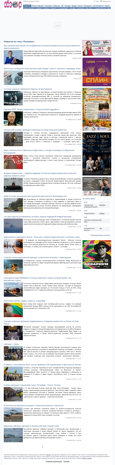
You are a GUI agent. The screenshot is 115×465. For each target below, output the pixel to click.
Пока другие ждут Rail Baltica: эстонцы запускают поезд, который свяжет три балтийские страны (37, 279)
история (46, 8)
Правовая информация (54, 461)
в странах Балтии (100, 8)
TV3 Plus (101, 213)
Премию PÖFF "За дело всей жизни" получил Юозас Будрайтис (31, 109)
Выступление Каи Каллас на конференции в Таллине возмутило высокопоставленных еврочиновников (42, 46)
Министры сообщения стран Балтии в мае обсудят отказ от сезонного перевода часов (42, 68)
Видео (74, 6)
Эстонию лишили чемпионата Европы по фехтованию (28, 89)
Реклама (48, 6)
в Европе (53, 8)
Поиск (107, 6)
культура (72, 8)
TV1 (100, 220)
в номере (39, 8)
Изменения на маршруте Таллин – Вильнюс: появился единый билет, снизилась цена (42, 237)
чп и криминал (63, 8)
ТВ (62, 6)
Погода (67, 6)
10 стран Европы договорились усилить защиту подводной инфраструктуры (38, 216)
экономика (80, 8)
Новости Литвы (87, 458)
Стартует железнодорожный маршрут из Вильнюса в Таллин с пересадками (37, 257)
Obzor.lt (48, 455)
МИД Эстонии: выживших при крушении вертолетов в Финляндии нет (35, 196)
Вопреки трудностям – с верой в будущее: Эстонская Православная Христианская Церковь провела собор (40, 174)
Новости (27, 6)
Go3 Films (102, 205)
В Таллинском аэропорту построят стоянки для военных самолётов (33, 405)
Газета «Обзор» (38, 6)
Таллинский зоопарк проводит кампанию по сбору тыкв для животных (35, 130)
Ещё (108, 8)
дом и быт (89, 8)
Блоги (80, 6)
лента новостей (29, 8)
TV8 (100, 228)
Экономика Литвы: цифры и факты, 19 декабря (24, 301)
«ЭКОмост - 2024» (11, 344)
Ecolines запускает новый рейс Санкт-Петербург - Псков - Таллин (32, 385)
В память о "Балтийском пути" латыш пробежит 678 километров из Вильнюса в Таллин (42, 364)
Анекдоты (88, 6)
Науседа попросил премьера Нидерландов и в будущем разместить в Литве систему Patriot (41, 322)
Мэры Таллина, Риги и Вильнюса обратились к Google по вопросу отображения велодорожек (39, 151)
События (56, 6)
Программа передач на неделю (100, 235)
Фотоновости (98, 6)
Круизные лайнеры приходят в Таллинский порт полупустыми (31, 426)
